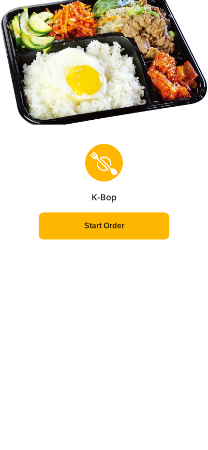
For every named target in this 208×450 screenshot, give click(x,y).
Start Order (104, 226)
